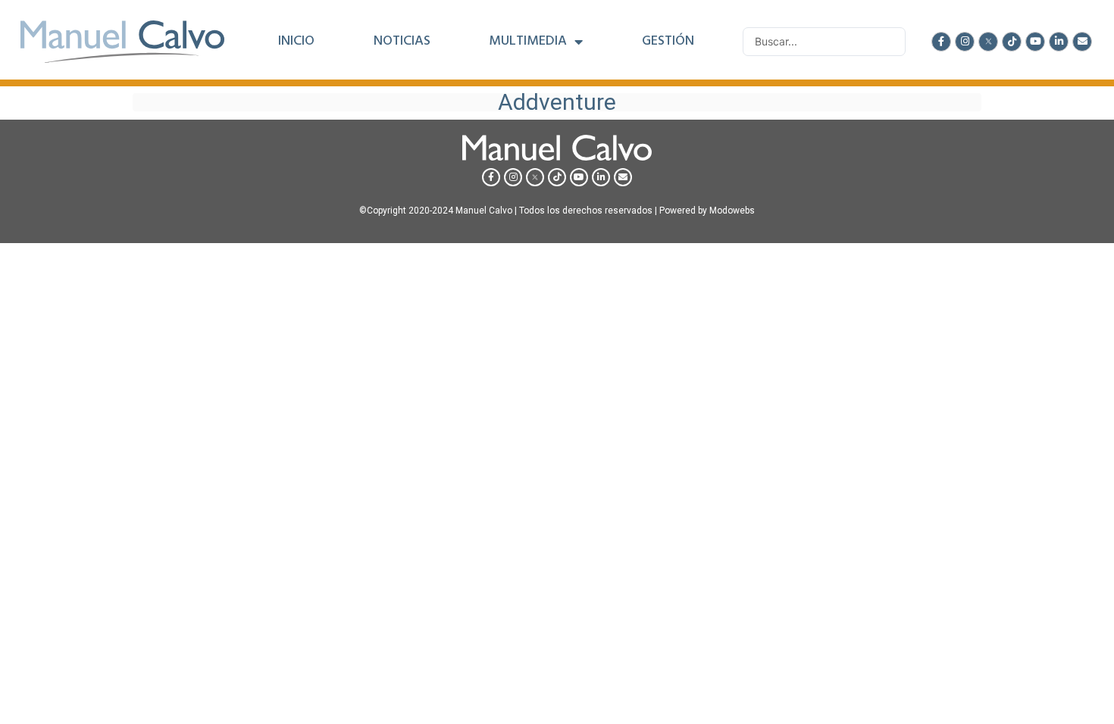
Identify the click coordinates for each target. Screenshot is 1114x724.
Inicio (296, 41)
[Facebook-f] (941, 41)
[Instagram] (965, 41)
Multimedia (528, 41)
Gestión (668, 41)
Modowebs (732, 210)
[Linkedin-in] (1059, 41)
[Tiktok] (1012, 41)
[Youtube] (1035, 41)
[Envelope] (1082, 41)
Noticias (402, 41)
